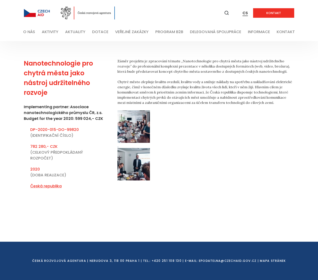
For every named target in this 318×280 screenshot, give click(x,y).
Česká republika (46, 186)
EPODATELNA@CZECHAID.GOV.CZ (228, 261)
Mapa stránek (273, 261)
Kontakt (273, 13)
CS (245, 13)
